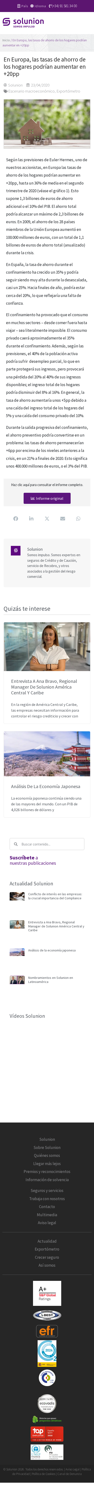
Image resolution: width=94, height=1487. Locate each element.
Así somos (47, 1265)
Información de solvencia (47, 1179)
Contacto (47, 1206)
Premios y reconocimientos (47, 1171)
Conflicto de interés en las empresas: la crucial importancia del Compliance (55, 896)
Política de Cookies (44, 1474)
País (24, 6)
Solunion (47, 1139)
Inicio (6, 40)
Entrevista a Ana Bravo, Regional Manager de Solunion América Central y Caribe (44, 687)
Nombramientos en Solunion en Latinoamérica (50, 979)
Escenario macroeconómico (31, 91)
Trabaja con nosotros (47, 1198)
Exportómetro (68, 91)
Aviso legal (47, 1222)
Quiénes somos (47, 1155)
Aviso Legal (73, 1469)
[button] (89, 22)
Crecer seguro (47, 1257)
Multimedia (47, 1214)
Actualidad (47, 1241)
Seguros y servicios (47, 1190)
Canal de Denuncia (69, 1474)
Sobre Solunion (47, 1147)
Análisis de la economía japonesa (45, 786)
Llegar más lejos (47, 1163)
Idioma (40, 6)
